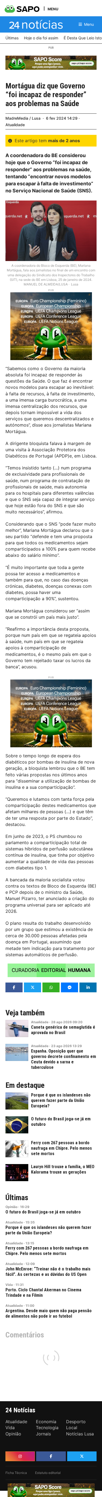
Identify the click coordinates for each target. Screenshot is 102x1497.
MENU (53, 9)
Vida (9, 1285)
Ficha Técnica (16, 1473)
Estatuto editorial (48, 1473)
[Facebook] (51, 1456)
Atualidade (15, 124)
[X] (82, 1456)
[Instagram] (20, 1456)
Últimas (16, 1197)
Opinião (11, 1207)
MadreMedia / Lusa (23, 118)
